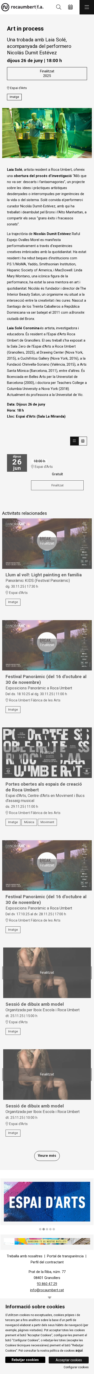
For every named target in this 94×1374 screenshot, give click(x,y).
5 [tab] (54, 1229)
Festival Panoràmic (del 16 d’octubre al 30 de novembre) (46, 679)
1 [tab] (40, 1229)
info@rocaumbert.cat (47, 1290)
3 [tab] (47, 1229)
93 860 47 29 (47, 1284)
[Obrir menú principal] (87, 7)
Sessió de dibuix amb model (35, 1004)
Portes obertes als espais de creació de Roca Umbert (44, 787)
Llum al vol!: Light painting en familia (44, 575)
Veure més (47, 1156)
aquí (79, 1350)
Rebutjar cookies (25, 1360)
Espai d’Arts (18, 88)
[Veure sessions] (74, 441)
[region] (47, 133)
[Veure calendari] (83, 441)
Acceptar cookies (69, 1360)
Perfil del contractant (47, 1262)
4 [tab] (50, 1229)
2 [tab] (43, 1229)
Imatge (14, 97)
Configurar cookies (76, 1367)
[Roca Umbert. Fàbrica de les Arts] (21, 7)
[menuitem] (24, 1256)
